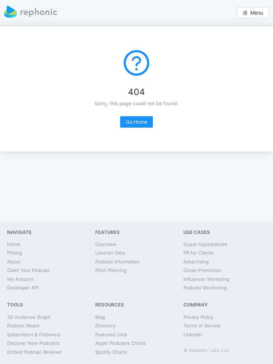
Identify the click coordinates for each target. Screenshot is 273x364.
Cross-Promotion (202, 270)
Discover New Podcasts (33, 343)
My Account (20, 279)
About (14, 261)
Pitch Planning (111, 270)
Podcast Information (117, 261)
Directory (105, 325)
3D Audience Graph (28, 317)
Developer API (22, 287)
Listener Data (110, 253)
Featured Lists (111, 334)
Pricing (14, 253)
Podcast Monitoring (205, 287)
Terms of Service (202, 325)
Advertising (196, 261)
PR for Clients (198, 253)
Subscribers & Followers (33, 334)
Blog (100, 317)
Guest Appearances (205, 244)
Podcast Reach (23, 325)
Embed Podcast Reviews (34, 352)
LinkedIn (192, 334)
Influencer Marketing (206, 279)
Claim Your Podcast (28, 270)
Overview (105, 244)
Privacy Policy (198, 317)
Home (13, 244)
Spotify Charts (111, 352)
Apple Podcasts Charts (120, 343)
